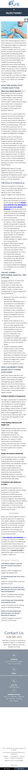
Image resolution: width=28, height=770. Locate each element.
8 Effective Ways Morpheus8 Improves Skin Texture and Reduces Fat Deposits (11, 613)
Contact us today (17, 550)
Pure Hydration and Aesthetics (13, 537)
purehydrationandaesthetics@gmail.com (14, 675)
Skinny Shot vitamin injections (11, 91)
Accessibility (14, 756)
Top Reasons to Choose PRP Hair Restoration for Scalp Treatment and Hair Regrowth (13, 589)
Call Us (8, 768)
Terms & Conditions (17, 758)
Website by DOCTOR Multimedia (14, 760)
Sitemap (6, 756)
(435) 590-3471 (14, 636)
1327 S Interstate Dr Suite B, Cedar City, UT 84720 (14, 749)
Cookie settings (14, 765)
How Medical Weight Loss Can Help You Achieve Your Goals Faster (11, 566)
